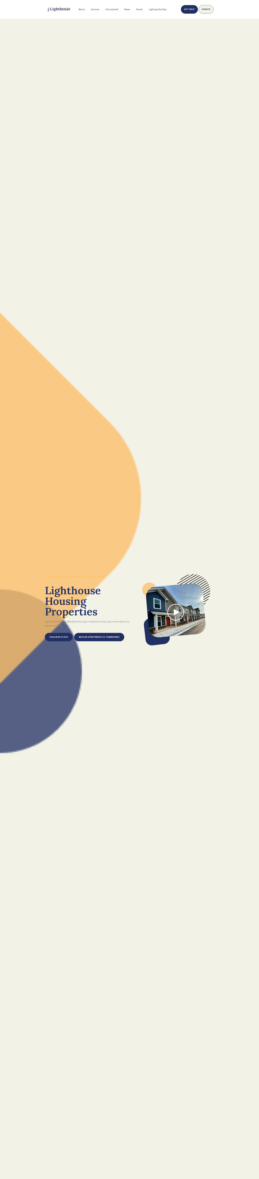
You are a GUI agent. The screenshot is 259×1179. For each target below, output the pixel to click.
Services (95, 9)
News (127, 9)
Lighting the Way (158, 9)
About (81, 9)
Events (139, 9)
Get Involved (111, 9)
